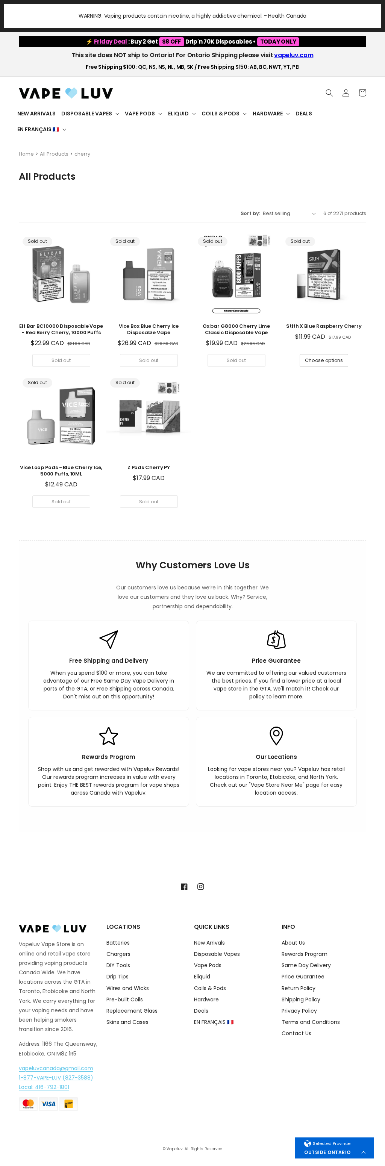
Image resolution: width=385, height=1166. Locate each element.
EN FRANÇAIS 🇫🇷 (213, 1022)
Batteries (118, 943)
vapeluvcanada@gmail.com (56, 1068)
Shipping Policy (301, 999)
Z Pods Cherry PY (148, 468)
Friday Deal (111, 41)
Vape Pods (207, 965)
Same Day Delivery (306, 965)
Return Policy (298, 988)
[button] (90, 113)
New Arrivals (209, 943)
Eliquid (202, 976)
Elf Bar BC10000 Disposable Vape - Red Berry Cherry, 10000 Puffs (61, 329)
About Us (293, 943)
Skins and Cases (127, 1022)
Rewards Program (304, 954)
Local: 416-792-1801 (44, 1087)
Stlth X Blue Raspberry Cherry (324, 326)
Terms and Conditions (311, 1022)
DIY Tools (118, 965)
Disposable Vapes (217, 954)
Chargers (118, 954)
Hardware (206, 999)
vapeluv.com (293, 55)
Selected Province (331, 1143)
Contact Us (296, 1033)
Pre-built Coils (124, 999)
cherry (82, 153)
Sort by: (250, 213)
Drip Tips (117, 976)
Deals (201, 1011)
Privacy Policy (299, 1011)
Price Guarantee (303, 976)
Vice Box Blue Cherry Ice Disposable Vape (149, 329)
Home (26, 153)
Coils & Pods (210, 988)
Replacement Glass (132, 1011)
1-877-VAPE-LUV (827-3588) (56, 1077)
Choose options (324, 360)
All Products (54, 153)
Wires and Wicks (127, 988)
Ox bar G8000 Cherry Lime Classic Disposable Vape (236, 329)
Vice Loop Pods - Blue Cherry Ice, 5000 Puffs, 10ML (61, 471)
